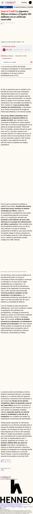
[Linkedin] (22, 506)
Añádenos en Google (10, 62)
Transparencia (5, 504)
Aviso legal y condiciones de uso (6, 503)
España (2, 469)
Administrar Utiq (21, 504)
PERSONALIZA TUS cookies (13, 504)
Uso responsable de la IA (17, 505)
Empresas (4, 56)
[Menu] (2, 2)
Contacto (26, 504)
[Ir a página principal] (10, 3)
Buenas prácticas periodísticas (7, 505)
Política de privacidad (15, 503)
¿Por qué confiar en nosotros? (6, 461)
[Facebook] (8, 506)
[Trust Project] (5, 459)
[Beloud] (3, 508)
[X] (2, 506)
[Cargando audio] (4, 49)
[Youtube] (28, 506)
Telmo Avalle (7, 58)
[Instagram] (16, 506)
